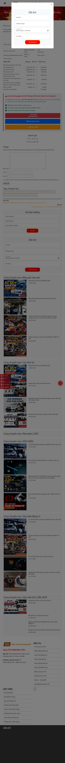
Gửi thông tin (32, 42)
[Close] (51, 4)
